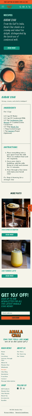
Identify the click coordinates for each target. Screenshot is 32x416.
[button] (29, 7)
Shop (2, 354)
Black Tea (15, 127)
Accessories (5, 398)
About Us (4, 362)
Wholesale (4, 367)
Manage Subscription (8, 381)
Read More (12, 48)
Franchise (4, 376)
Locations (4, 356)
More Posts (16, 193)
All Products (5, 389)
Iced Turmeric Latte (9, 271)
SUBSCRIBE (15, 318)
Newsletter (4, 374)
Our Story (20, 351)
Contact (3, 379)
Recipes (3, 369)
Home (3, 351)
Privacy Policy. (9, 412)
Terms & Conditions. (22, 412)
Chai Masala (5, 393)
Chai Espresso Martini (10, 230)
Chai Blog (4, 372)
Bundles (3, 400)
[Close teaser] (28, 211)
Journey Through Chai (6, 359)
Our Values (20, 356)
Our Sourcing (21, 354)
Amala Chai (18, 409)
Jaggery (11, 131)
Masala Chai (5, 365)
